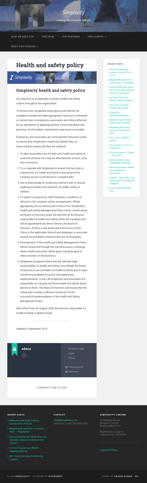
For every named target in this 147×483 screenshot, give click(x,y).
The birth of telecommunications (119, 114)
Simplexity (73, 13)
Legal (71, 353)
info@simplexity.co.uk (65, 420)
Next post (73, 371)
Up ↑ (137, 476)
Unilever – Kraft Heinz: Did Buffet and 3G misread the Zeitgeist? (122, 180)
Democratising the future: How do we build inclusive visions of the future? (122, 90)
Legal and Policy (108, 449)
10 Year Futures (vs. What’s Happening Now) (121, 99)
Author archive (24, 355)
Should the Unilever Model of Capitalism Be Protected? (122, 170)
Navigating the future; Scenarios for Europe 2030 (120, 130)
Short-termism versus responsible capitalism (120, 161)
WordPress (55, 476)
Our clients (96, 36)
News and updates (23, 46)
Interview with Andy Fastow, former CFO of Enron (121, 72)
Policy (71, 358)
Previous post (75, 367)
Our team (48, 36)
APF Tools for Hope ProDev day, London (119, 106)
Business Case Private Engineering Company (120, 121)
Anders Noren (123, 476)
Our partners (71, 36)
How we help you (22, 36)
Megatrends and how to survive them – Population (122, 81)
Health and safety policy (50, 65)
